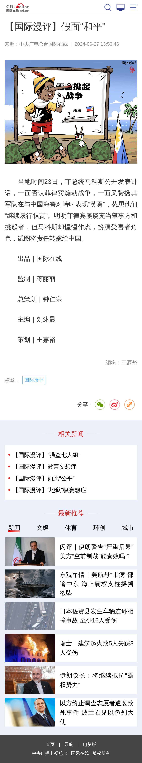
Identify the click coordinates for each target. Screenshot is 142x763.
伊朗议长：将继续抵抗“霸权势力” (97, 680)
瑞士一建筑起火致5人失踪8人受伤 (97, 648)
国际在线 (18, 7)
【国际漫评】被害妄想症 (44, 466)
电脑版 (89, 744)
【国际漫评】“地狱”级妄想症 (49, 490)
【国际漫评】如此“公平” (43, 478)
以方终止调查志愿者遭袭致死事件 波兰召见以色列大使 (97, 712)
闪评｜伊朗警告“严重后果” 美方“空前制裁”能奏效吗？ (97, 551)
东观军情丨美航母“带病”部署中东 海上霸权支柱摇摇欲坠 (97, 584)
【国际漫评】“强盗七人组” (46, 455)
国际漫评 (34, 379)
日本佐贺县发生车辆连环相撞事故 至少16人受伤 (97, 616)
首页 (50, 744)
